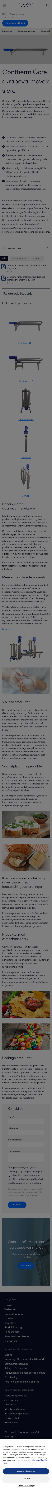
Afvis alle (26, 1478)
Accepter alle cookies (26, 1471)
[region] (26, 1465)
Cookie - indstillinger (26, 1485)
